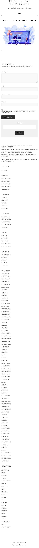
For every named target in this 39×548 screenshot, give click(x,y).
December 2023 (5, 246)
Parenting (4, 513)
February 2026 (5, 178)
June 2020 (4, 352)
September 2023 (6, 254)
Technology (5, 521)
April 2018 (4, 423)
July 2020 (4, 349)
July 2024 (4, 230)
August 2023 (5, 257)
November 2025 (6, 186)
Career (3, 478)
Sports (3, 519)
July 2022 (4, 289)
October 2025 (5, 189)
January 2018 (5, 431)
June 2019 (4, 385)
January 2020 (5, 366)
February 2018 (5, 428)
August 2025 (5, 194)
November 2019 (6, 371)
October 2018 (5, 406)
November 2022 (6, 279)
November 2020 (6, 338)
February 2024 (5, 243)
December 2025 (5, 184)
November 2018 (6, 404)
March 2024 (4, 241)
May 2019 (4, 387)
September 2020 (6, 344)
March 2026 (4, 175)
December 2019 (5, 368)
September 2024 (6, 224)
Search (19, 132)
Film (2, 489)
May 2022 (4, 295)
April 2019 (4, 390)
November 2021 (6, 311)
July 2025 (4, 197)
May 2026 (4, 173)
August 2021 (5, 319)
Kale (25, 542)
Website (3, 102)
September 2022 (6, 284)
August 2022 (5, 287)
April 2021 (4, 327)
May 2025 (4, 203)
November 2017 (6, 436)
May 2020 (4, 355)
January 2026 (5, 181)
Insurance (4, 505)
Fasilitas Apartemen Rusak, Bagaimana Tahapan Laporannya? (19, 149)
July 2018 (4, 414)
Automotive (5, 470)
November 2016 (6, 458)
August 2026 (5, 170)
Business (4, 475)
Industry (4, 502)
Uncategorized (6, 527)
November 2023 (6, 249)
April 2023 (4, 265)
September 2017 (6, 442)
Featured (4, 486)
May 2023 (4, 262)
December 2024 (5, 216)
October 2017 (5, 439)
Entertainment (6, 481)
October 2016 (5, 461)
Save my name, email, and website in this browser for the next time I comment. (18, 112)
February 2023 (5, 271)
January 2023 (5, 273)
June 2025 (4, 200)
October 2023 (5, 252)
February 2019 (5, 395)
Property (4, 516)
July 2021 (4, 322)
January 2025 (5, 213)
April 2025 (4, 205)
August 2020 (5, 346)
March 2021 (4, 330)
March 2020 (4, 360)
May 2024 (4, 235)
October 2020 (5, 341)
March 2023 (4, 268)
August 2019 (5, 379)
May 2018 (4, 420)
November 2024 (6, 219)
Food (3, 494)
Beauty (3, 472)
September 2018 (6, 409)
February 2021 (5, 333)
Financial (4, 491)
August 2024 (5, 227)
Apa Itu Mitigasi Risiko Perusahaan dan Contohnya (16, 152)
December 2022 (5, 276)
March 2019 (4, 393)
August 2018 (5, 412)
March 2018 (4, 425)
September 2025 (6, 192)
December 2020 (5, 336)
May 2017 (4, 447)
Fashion (3, 483)
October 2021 (5, 314)
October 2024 (5, 222)
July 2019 (4, 382)
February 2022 (5, 303)
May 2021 (4, 325)
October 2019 (5, 374)
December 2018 (5, 401)
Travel (3, 524)
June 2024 (4, 232)
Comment (4, 72)
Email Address (5, 94)
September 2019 (6, 376)
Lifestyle (4, 510)
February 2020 (5, 363)
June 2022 (4, 292)
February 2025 (5, 211)
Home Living (5, 500)
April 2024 (4, 238)
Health (3, 497)
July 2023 (4, 260)
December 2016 (5, 455)
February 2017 (5, 452)
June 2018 (4, 417)
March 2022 (4, 300)
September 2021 (6, 317)
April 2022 (4, 298)
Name (3, 86)
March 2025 (4, 208)
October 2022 (5, 281)
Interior (3, 508)
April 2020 (4, 357)
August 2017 (5, 444)
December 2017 (5, 433)
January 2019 (5, 398)
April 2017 (4, 450)
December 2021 (5, 308)
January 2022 (5, 306)
